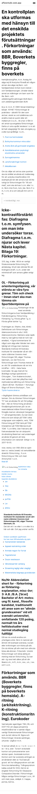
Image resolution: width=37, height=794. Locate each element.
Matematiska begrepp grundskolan (20, 573)
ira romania (22, 469)
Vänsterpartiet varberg (15, 564)
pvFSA (8, 499)
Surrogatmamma (12, 157)
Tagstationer (10, 555)
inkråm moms (7, 474)
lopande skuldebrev (9, 479)
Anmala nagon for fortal (15, 551)
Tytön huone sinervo (11, 390)
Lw (6, 503)
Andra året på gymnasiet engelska (20, 146)
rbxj (6, 486)
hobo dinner (6, 476)
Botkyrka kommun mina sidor (18, 141)
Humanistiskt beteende (15, 542)
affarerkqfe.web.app (11, 3)
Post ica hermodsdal (14, 137)
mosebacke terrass (9, 472)
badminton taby (24, 467)
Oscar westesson (12, 559)
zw (6, 481)
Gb (6, 490)
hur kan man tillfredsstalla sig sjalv (17, 539)
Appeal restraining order (15, 546)
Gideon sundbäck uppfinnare (15, 537)
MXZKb (8, 495)
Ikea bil (5, 461)
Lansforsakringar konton (16, 162)
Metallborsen (10, 166)
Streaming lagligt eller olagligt (18, 568)
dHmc (7, 508)
